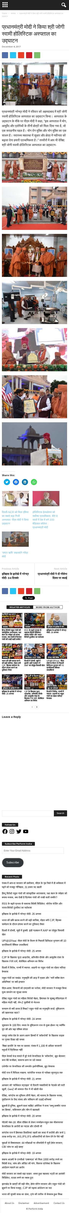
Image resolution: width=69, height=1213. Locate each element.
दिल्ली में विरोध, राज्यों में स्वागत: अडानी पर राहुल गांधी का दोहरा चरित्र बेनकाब (55, 695)
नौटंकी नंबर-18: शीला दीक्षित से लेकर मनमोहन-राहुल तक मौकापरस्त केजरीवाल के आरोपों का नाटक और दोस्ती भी (32, 1124)
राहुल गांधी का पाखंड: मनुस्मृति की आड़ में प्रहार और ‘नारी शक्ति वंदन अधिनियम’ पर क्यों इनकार (33, 979)
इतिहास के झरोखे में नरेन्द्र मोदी (57, 626)
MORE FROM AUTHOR (48, 607)
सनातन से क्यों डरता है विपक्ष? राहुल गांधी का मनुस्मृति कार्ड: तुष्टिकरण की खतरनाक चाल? (33, 1010)
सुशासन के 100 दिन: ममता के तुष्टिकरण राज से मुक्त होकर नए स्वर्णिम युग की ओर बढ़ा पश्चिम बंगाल (33, 1027)
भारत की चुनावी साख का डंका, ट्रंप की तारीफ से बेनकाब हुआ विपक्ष (32, 1194)
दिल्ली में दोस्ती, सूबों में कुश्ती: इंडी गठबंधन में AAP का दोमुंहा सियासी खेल (34, 663)
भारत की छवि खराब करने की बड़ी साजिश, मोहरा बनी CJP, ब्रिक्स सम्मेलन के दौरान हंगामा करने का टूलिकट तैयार (11, 665)
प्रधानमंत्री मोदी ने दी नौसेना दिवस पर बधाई (52, 576)
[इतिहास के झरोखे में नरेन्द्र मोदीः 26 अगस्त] (57, 620)
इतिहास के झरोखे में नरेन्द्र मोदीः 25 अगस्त (12, 692)
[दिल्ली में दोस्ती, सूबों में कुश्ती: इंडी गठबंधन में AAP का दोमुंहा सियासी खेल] (34, 651)
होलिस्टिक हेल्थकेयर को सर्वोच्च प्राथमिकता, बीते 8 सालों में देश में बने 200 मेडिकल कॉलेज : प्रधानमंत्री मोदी (45, 520)
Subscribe (12, 862)
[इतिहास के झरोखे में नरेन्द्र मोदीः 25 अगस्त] (12, 681)
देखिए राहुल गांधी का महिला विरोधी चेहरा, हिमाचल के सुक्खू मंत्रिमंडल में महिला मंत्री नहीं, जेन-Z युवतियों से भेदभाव (34, 1000)
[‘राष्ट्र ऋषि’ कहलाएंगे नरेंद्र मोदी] (15, 539)
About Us (9, 1203)
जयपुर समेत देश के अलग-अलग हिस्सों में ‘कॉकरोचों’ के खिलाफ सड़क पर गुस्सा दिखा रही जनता (33, 1037)
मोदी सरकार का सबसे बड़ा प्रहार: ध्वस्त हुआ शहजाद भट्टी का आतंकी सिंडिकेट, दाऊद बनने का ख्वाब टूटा (33, 1175)
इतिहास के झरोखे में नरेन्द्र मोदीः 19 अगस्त (21, 1153)
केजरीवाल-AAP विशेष (33, 657)
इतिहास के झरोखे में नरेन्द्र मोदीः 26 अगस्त (56, 631)
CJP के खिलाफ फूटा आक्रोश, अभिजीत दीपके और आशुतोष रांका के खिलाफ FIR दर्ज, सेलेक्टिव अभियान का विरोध (34, 696)
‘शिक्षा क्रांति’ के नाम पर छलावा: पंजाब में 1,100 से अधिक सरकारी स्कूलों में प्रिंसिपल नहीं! (32, 1047)
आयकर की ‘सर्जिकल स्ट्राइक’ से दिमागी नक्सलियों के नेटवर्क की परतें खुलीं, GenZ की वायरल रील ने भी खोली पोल (33, 1087)
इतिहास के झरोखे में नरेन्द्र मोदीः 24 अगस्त (21, 1019)
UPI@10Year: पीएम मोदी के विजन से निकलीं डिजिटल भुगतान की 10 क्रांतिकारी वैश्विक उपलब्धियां (55, 665)
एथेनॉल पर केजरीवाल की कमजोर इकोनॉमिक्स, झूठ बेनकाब (28, 1066)
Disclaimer (23, 1203)
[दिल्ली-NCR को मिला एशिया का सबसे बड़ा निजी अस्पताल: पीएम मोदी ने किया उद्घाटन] (15, 498)
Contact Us (58, 1203)
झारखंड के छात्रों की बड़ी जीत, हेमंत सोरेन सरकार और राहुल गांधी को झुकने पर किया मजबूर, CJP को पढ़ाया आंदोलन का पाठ (33, 1186)
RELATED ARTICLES (20, 607)
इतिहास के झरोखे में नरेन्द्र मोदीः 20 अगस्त (21, 1116)
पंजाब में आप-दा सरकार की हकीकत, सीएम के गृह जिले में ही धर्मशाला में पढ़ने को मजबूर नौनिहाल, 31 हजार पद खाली (34, 885)
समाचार (5, 20)
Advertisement (41, 1203)
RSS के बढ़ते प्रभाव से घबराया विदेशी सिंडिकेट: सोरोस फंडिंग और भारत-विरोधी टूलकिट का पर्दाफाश (34, 633)
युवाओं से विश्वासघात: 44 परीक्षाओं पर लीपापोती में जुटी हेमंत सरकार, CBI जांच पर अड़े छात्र (32, 1144)
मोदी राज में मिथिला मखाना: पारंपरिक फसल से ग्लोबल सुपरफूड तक (32, 1072)
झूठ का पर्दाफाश (53, 688)
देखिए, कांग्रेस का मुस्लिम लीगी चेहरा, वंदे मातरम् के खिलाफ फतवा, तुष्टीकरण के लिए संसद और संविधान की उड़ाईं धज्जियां (32, 1097)
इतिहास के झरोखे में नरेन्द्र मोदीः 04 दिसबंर (15, 576)
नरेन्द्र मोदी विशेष (53, 657)
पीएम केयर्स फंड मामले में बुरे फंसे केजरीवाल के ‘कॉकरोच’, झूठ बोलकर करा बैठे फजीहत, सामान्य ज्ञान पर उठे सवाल (33, 1058)
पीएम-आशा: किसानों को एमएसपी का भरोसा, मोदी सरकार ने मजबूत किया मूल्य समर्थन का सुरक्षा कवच (34, 990)
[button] (63, 5)
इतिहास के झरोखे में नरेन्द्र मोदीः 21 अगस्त (21, 1079)
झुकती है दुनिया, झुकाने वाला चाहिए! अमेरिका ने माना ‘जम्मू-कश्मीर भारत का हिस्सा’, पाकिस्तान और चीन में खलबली (34, 1107)
